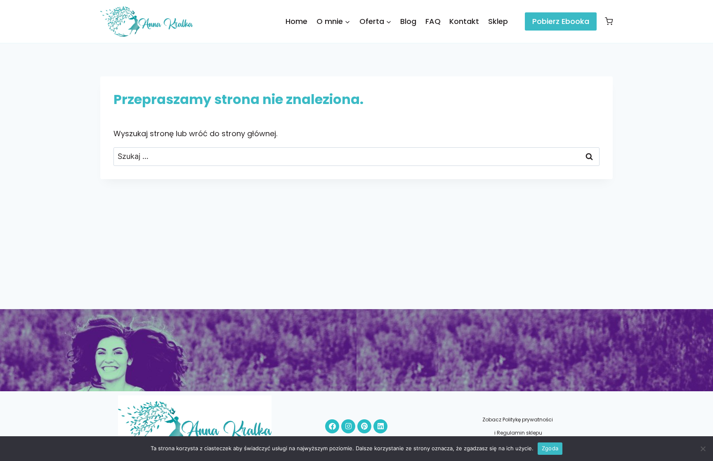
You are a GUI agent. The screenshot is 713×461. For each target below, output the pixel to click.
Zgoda (550, 448)
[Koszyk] (607, 21)
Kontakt (464, 21)
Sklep (498, 21)
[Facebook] (332, 426)
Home (296, 21)
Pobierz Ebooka (560, 21)
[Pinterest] (364, 426)
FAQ (433, 21)
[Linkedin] (380, 426)
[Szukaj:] (356, 156)
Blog (408, 21)
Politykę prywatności (528, 419)
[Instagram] (348, 426)
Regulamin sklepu (519, 432)
